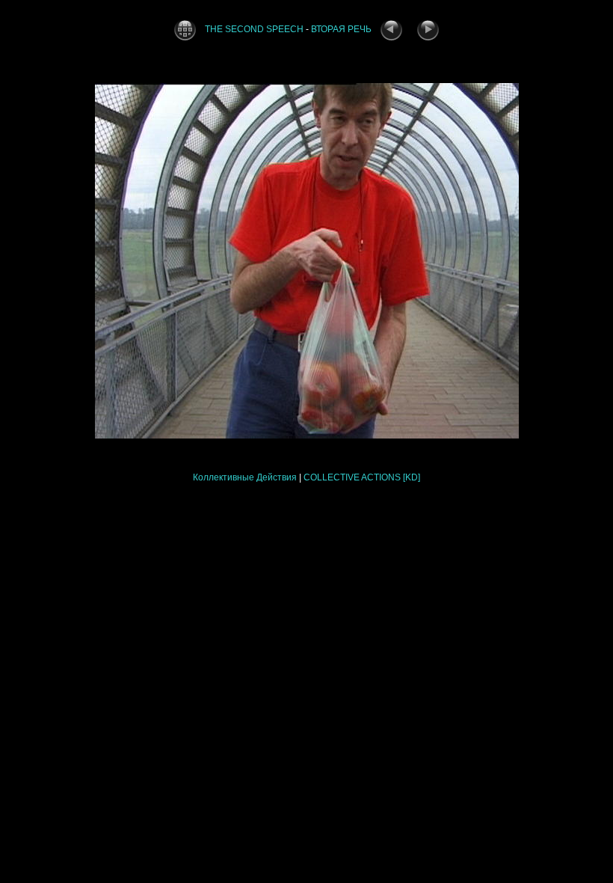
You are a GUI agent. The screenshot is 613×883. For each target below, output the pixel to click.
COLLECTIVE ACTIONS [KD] (362, 477)
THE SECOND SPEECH (254, 29)
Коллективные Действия (245, 477)
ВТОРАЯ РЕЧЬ (341, 29)
